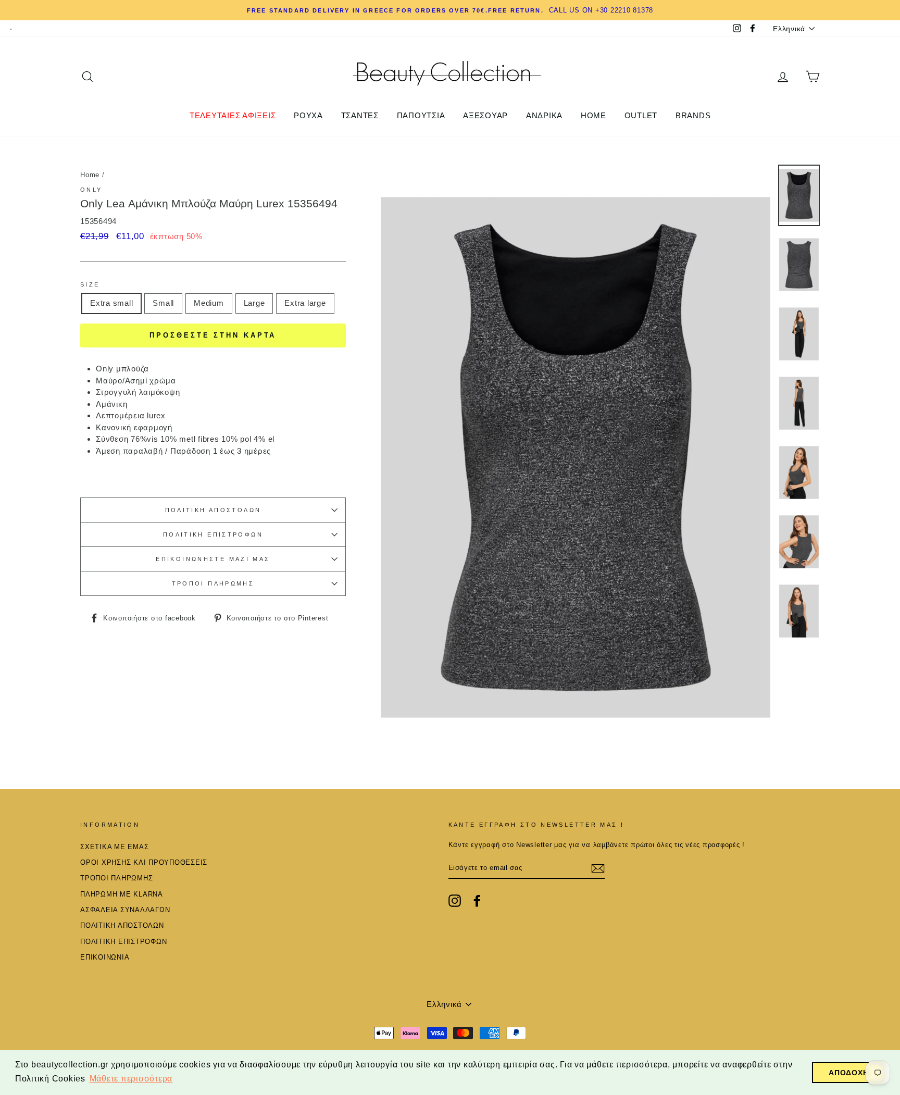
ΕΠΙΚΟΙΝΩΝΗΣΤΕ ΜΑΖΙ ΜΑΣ (213, 559)
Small (163, 302)
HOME (593, 115)
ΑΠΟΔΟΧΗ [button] (848, 1072)
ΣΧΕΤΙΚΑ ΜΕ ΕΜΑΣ (114, 847)
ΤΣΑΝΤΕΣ (360, 115)
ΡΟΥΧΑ (308, 115)
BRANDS (693, 115)
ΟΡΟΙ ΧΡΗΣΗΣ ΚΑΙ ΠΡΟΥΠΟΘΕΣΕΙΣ (143, 862)
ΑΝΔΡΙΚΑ (544, 115)
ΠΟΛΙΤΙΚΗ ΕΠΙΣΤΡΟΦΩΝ (213, 534)
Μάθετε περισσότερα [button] (131, 1078)
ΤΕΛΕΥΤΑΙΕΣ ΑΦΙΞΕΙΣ (233, 115)
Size (90, 284)
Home (89, 175)
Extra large (305, 302)
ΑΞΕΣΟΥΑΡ (485, 115)
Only (91, 189)
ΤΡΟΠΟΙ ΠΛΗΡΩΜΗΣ (213, 583)
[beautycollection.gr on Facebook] (477, 900)
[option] (450, 10)
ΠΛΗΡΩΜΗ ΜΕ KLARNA (121, 894)
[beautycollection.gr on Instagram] (454, 900)
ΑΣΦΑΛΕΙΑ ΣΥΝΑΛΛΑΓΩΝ (125, 910)
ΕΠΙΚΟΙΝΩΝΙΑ (104, 957)
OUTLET (641, 115)
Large (254, 302)
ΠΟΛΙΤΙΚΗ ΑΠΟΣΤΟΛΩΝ (213, 510)
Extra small (111, 302)
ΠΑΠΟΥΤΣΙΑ (421, 115)
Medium (209, 302)
